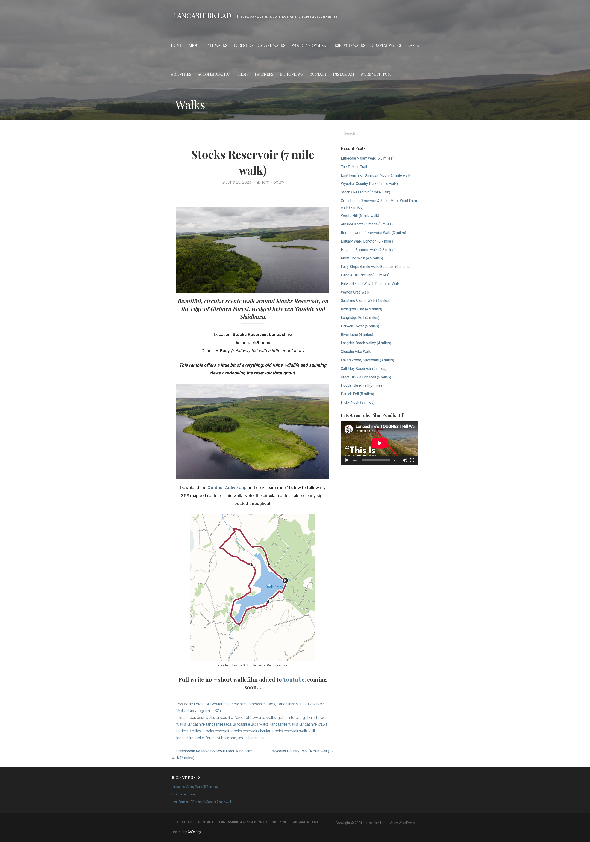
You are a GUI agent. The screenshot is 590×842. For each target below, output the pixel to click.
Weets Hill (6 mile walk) (360, 215)
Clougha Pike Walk (356, 351)
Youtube (293, 679)
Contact (318, 74)
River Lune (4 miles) (357, 334)
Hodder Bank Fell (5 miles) (362, 385)
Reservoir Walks (348, 45)
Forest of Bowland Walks (259, 45)
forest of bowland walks (255, 717)
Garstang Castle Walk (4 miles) (365, 300)
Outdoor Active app (227, 487)
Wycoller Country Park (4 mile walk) (369, 183)
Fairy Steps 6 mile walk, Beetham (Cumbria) (376, 266)
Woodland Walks (309, 45)
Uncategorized (201, 711)
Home (176, 45)
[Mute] (405, 460)
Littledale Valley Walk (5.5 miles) (367, 158)
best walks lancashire (215, 717)
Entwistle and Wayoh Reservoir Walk (370, 284)
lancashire (196, 724)
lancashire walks (284, 724)
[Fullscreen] (412, 460)
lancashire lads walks (251, 724)
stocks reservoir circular (250, 731)
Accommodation (214, 74)
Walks (220, 711)
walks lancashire (252, 738)
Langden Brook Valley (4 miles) (366, 343)
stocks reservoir (216, 731)
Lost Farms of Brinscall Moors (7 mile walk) (376, 175)
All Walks (217, 45)
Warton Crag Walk (355, 292)
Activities (181, 74)
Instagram (343, 74)
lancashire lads (218, 724)
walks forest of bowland (215, 738)
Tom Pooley (272, 182)
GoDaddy (194, 832)
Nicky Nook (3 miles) (358, 402)
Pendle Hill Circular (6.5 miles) (365, 275)
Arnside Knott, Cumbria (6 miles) (367, 224)
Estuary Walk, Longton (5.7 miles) (367, 241)
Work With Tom (375, 74)
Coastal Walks (386, 45)
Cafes (413, 45)
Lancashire (236, 704)
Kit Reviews (291, 74)
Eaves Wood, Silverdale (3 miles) (367, 360)
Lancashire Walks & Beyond (243, 822)
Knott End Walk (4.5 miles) (362, 258)
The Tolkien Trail (354, 167)
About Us (184, 822)
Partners (264, 74)
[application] (379, 443)
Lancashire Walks (291, 704)
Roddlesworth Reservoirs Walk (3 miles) (373, 233)
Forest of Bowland (210, 704)
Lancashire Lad (202, 15)
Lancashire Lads (261, 704)
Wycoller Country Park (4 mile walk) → (303, 751)
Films (242, 74)
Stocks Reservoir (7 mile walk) (365, 192)
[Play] (347, 460)
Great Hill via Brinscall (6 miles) (366, 377)
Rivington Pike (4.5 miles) (361, 309)
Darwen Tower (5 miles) (360, 326)
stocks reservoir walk (289, 731)
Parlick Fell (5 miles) (357, 394)
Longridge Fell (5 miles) (360, 317)
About (195, 45)
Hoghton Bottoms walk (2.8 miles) (368, 250)
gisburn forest (289, 717)
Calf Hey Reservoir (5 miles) (363, 368)
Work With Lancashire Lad (295, 822)
